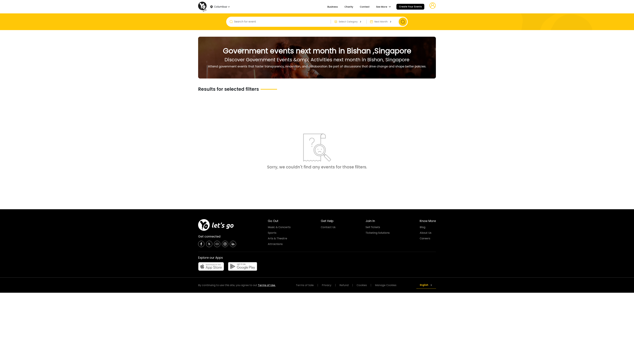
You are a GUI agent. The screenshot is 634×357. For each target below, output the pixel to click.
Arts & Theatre (277, 238)
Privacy (326, 285)
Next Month (381, 21)
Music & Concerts (279, 227)
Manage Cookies (385, 285)
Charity (348, 6)
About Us (425, 233)
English (424, 285)
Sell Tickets (373, 227)
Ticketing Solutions (378, 233)
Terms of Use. (267, 285)
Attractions (275, 244)
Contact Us (328, 227)
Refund (344, 285)
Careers (425, 238)
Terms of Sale (305, 285)
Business (332, 6)
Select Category (348, 21)
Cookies (362, 285)
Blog (422, 227)
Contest (365, 6)
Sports (272, 233)
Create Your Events (410, 6)
